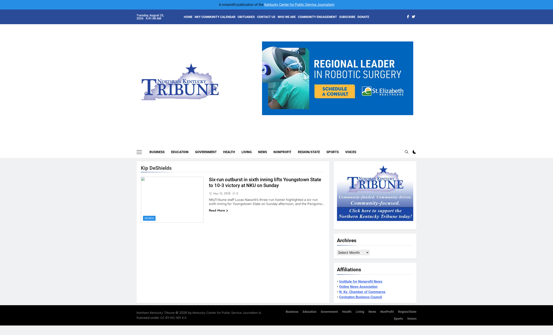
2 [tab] (331, 117)
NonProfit (282, 152)
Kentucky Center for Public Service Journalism (299, 5)
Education (180, 152)
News (262, 152)
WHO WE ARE (287, 17)
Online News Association (358, 287)
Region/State (309, 152)
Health (229, 152)
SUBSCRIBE (347, 17)
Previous (267, 115)
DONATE (363, 17)
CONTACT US (266, 17)
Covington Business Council (360, 297)
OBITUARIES (246, 17)
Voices (350, 152)
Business (157, 152)
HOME (188, 17)
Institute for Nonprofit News (360, 281)
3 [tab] (339, 117)
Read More (217, 210)
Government (206, 152)
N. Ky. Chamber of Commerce (362, 292)
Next (408, 115)
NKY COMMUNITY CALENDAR (215, 17)
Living (247, 152)
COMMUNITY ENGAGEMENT (317, 17)
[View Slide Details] (337, 78)
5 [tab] (355, 117)
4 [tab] (347, 117)
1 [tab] (323, 117)
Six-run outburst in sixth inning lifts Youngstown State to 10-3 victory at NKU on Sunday (265, 182)
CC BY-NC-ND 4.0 (173, 317)
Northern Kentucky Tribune (156, 312)
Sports (332, 152)
